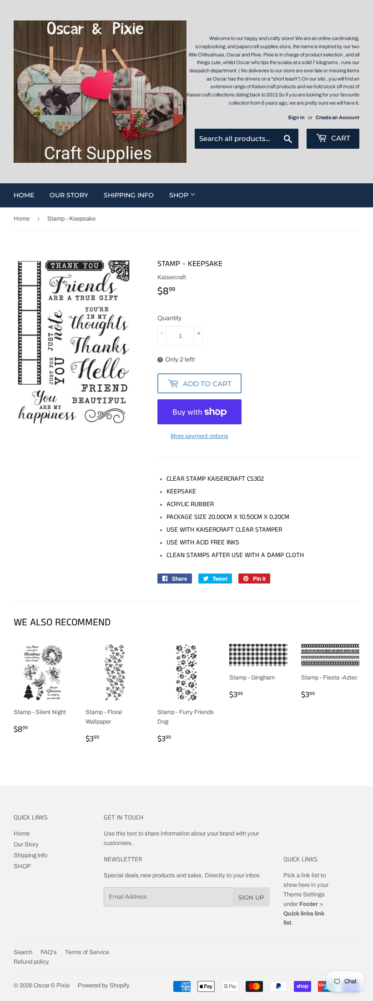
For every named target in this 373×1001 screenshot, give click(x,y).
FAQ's (48, 952)
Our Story (69, 195)
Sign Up (251, 897)
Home (24, 195)
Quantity (169, 318)
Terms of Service (87, 952)
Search (23, 952)
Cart (339, 138)
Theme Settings (304, 894)
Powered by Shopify (104, 985)
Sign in (296, 117)
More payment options (199, 436)
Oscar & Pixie (52, 985)
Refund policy (31, 962)
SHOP (179, 195)
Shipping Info (129, 195)
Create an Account (337, 117)
